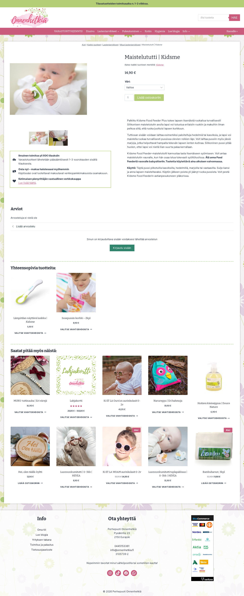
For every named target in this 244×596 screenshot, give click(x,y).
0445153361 (122, 546)
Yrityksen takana (41, 539)
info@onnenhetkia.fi (122, 550)
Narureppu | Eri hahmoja (168, 400)
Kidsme (160, 64)
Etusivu (90, 31)
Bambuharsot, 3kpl (214, 471)
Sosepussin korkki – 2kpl (76, 318)
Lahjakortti (76, 400)
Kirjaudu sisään (122, 247)
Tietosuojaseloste (41, 549)
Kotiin (148, 31)
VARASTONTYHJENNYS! (68, 31)
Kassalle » (232, 31)
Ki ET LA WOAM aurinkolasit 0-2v (122, 471)
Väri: (127, 81)
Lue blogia (174, 31)
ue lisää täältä (28, 182)
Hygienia (160, 31)
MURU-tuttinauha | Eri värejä (30, 400)
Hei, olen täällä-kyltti (30, 471)
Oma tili (41, 529)
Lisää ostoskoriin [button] (29, 483)
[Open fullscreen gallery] (83, 124)
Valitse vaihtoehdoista (28, 333)
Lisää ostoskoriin (149, 97)
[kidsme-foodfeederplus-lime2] (48, 89)
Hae (235, 17)
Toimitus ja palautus (41, 544)
